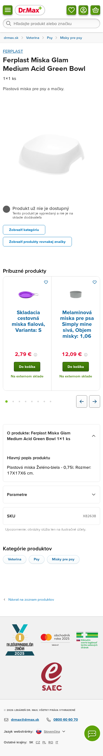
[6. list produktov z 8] (38, 401)
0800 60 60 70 (65, 719)
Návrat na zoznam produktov (31, 599)
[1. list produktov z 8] (6, 401)
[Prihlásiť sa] (83, 10)
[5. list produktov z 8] (32, 401)
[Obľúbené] (71, 10)
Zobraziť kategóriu (24, 230)
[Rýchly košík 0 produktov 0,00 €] (95, 10)
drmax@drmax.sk (25, 719)
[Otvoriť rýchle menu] (7, 10)
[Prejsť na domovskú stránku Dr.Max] (30, 10)
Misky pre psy (63, 559)
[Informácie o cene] (35, 355)
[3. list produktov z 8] (19, 401)
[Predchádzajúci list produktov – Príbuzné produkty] (81, 401)
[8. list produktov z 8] (50, 401)
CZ (38, 742)
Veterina (14, 559)
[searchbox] (51, 23)
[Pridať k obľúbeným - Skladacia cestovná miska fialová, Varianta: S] (46, 282)
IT (57, 742)
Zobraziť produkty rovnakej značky (37, 242)
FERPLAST (13, 51)
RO (50, 742)
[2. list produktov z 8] (13, 401)
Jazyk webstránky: (18, 731)
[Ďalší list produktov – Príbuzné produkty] (94, 401)
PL (44, 742)
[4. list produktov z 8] (26, 401)
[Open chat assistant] (92, 733)
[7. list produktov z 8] (44, 401)
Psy (37, 559)
